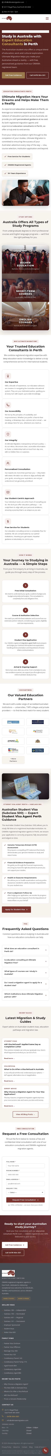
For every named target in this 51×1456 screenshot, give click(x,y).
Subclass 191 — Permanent (14, 1321)
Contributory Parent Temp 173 (15, 1362)
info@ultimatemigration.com (17, 1420)
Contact (24, 1447)
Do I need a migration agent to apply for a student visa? (23, 984)
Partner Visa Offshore (12, 1347)
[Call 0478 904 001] (45, 1450)
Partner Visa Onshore (12, 1343)
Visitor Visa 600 (10, 1332)
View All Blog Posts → (25, 1114)
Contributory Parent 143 (13, 1358)
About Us (16, 1447)
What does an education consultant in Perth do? (21, 949)
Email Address (12, 1179)
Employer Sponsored (12, 1325)
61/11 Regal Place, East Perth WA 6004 (17, 7)
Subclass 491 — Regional (13, 1317)
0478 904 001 (13, 1416)
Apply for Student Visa (15, 909)
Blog (30, 1447)
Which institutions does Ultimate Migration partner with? (23, 995)
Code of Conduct (40, 1447)
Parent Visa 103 (10, 1354)
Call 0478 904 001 (37, 75)
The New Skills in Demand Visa (15, 1388)
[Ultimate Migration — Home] (7, 18)
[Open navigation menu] (47, 18)
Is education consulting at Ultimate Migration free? (20, 961)
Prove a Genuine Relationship (15, 1399)
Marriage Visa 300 (11, 1351)
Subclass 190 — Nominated (14, 1314)
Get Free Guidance (13, 75)
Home (4, 31)
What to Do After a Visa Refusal (16, 1391)
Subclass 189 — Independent (15, 1310)
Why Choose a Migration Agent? (16, 1384)
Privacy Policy (6, 1447)
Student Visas (9, 1329)
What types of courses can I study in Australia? (20, 972)
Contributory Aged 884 (12, 1373)
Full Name (11, 1162)
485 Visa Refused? (11, 1395)
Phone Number (12, 1170)
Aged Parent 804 (10, 1366)
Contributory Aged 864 (12, 1369)
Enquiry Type (11, 1188)
